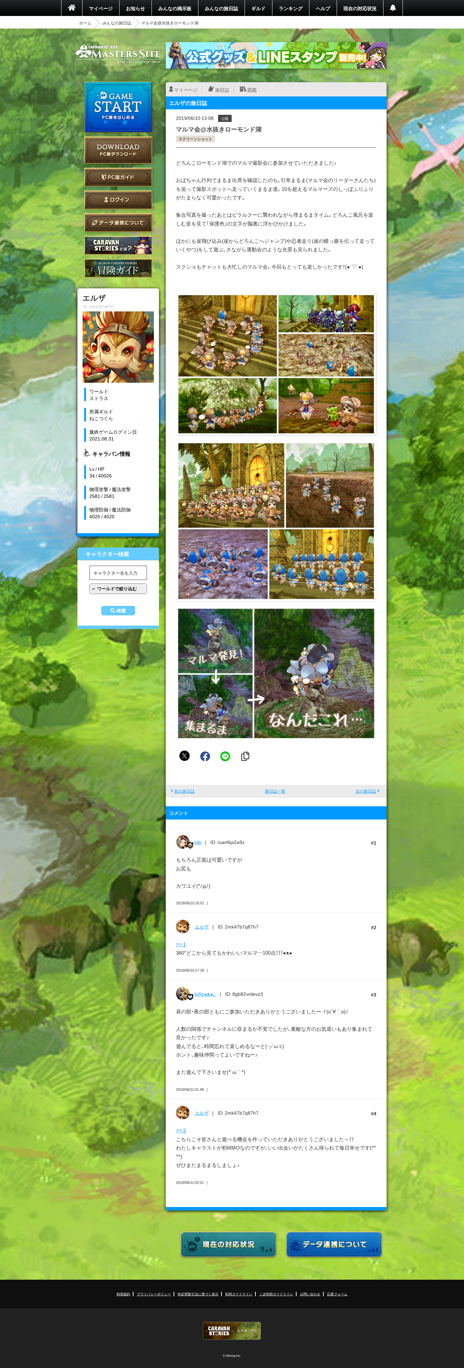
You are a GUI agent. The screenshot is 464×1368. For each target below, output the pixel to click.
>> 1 (181, 944)
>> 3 (181, 1130)
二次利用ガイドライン (276, 1293)
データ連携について (118, 222)
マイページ (101, 8)
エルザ (202, 926)
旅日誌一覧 (275, 791)
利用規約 (123, 1293)
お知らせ (135, 8)
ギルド (258, 8)
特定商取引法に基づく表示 (198, 1293)
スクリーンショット (195, 139)
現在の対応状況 (360, 8)
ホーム (85, 23)
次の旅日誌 (366, 791)
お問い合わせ (310, 1293)
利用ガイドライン (238, 1293)
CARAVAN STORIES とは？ (118, 245)
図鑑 (252, 89)
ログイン (118, 200)
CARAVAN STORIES (232, 1331)
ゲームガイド (118, 268)
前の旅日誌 (184, 791)
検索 (121, 610)
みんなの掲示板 (175, 8)
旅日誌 (222, 89)
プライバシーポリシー (154, 1293)
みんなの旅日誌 (221, 8)
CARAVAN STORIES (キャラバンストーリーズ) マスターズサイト (118, 54)
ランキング (291, 8)
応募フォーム (337, 1293)
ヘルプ (323, 8)
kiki (198, 842)
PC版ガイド (118, 177)
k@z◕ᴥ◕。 (205, 993)
